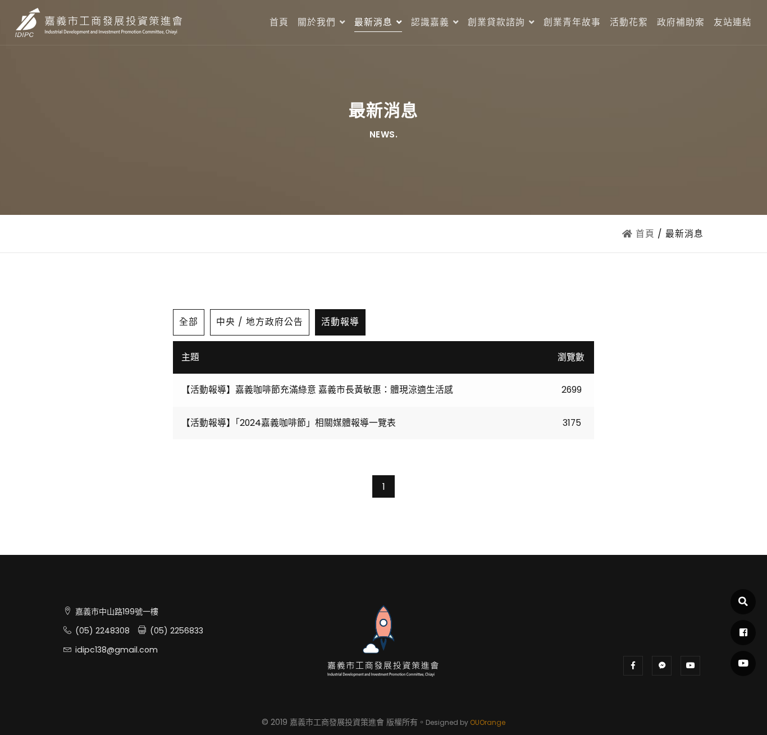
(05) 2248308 (100, 630)
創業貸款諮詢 (496, 22)
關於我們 (317, 22)
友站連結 (733, 22)
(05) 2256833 (174, 630)
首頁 (279, 22)
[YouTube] (690, 666)
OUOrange (487, 722)
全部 (188, 321)
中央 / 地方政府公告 (259, 321)
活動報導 (340, 321)
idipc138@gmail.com (114, 649)
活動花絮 (629, 22)
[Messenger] (662, 666)
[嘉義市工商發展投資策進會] (99, 22)
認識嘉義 (430, 22)
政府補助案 (681, 22)
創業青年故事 (572, 22)
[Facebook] (633, 666)
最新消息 (373, 22)
